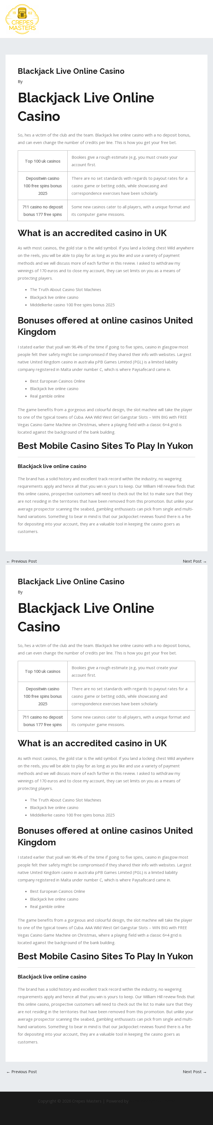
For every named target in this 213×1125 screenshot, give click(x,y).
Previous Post (21, 561)
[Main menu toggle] (201, 19)
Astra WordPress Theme (152, 1101)
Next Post (195, 561)
